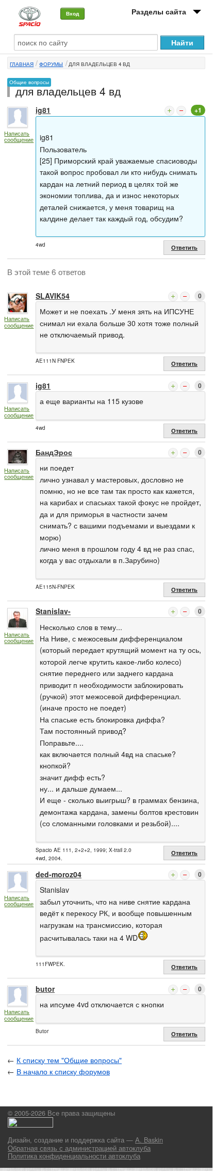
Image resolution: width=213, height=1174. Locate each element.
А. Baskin (149, 1140)
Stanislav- (53, 611)
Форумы (51, 64)
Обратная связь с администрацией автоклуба (79, 1148)
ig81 (43, 110)
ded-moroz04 (58, 874)
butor (45, 989)
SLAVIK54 (53, 296)
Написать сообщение (19, 136)
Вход (72, 13)
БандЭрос (54, 452)
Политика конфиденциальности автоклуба (74, 1156)
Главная (22, 64)
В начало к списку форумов (63, 1071)
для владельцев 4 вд (99, 64)
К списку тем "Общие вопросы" (69, 1060)
